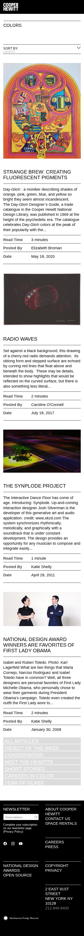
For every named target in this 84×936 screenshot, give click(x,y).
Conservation (24, 755)
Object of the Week (32, 748)
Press (51, 847)
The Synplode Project (34, 486)
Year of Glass (24, 782)
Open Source (17, 875)
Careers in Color (29, 775)
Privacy (53, 870)
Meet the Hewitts (29, 762)
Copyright (56, 866)
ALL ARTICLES (21, 741)
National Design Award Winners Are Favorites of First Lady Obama (39, 644)
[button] (79, 7)
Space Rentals (61, 823)
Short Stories (25, 769)
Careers (54, 842)
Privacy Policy (13, 831)
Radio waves (20, 339)
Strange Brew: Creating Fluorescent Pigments (37, 174)
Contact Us (57, 819)
